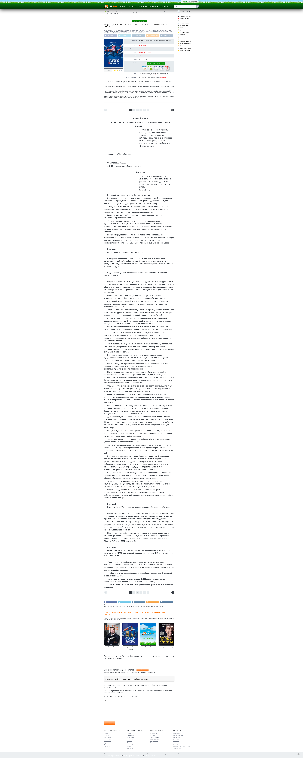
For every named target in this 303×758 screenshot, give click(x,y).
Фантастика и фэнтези (185, 16)
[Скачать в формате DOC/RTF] (161, 70)
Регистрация (194, 1)
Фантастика (163, 6)
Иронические (107, 737)
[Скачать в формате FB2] (144, 70)
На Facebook (110, 35)
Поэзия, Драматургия (185, 50)
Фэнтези (129, 746)
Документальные (184, 25)
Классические (107, 741)
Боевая (129, 733)
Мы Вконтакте (167, 35)
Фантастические (154, 737)
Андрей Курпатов (143, 45)
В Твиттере (124, 35)
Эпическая (130, 748)
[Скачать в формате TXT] (156, 70)
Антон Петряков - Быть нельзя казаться (112, 647)
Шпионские (107, 746)
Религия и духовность (185, 39)
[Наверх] (298, 754)
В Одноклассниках (154, 35)
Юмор (181, 46)
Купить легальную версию (155, 63)
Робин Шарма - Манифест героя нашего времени (166, 647)
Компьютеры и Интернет (185, 48)
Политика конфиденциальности (181, 746)
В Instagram (138, 35)
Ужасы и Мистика (131, 744)
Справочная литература (185, 41)
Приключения (183, 30)
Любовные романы (151, 6)
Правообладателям (178, 744)
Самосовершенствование (145, 52)
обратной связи (151, 755)
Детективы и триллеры (135, 6)
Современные (154, 741)
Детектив (106, 735)
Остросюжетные (154, 739)
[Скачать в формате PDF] (167, 70)
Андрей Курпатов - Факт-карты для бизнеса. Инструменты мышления (130, 648)
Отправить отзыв (109, 723)
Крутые (106, 743)
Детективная (130, 737)
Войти (185, 1)
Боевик (106, 733)
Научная (129, 741)
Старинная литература (185, 43)
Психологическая (131, 743)
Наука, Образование (184, 23)
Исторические (107, 739)
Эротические (153, 743)
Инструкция (163, 77)
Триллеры (106, 744)
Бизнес (181, 36)
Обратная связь (177, 748)
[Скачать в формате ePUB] (150, 70)
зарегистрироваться (122, 679)
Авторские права (139, 21)
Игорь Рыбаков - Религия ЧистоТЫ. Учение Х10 (148, 647)
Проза (181, 27)
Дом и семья (183, 34)
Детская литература (184, 32)
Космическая (130, 739)
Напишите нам (158, 74)
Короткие (152, 735)
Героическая (130, 735)
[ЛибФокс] (111, 6)
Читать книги (123, 6)
